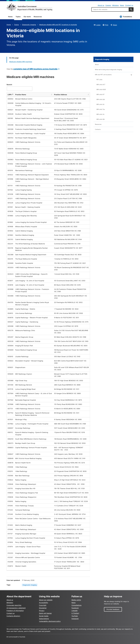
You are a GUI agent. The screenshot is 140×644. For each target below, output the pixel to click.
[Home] (29, 7)
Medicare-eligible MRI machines (20, 62)
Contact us (129, 5)
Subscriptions (44, 619)
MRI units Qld (100, 99)
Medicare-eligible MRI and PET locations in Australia (58, 25)
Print (106, 25)
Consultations (76, 605)
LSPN (10, 95)
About (97, 64)
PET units (99, 79)
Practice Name (20, 95)
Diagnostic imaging (29, 25)
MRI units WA (100, 119)
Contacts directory (13, 616)
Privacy (41, 611)
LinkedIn (75, 611)
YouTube (75, 616)
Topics (18, 17)
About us (101, 5)
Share (115, 25)
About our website (45, 600)
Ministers (115, 5)
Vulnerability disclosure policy (50, 621)
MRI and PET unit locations (103, 74)
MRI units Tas (100, 109)
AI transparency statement (16, 608)
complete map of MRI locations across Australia (35, 69)
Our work (27, 17)
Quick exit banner (45, 613)
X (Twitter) (75, 613)
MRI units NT (100, 94)
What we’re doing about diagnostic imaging (108, 69)
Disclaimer (43, 608)
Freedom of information (15, 611)
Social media (43, 616)
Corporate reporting (14, 605)
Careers (108, 5)
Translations (127, 17)
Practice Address (60, 95)
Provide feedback (113, 609)
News (122, 5)
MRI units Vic (100, 114)
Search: (9, 84)
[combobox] (110, 9)
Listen (98, 25)
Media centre (76, 600)
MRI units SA (100, 104)
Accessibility (43, 603)
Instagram (75, 619)
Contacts (98, 129)
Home (10, 17)
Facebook (75, 608)
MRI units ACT (100, 84)
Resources (38, 17)
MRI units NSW (101, 89)
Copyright (42, 605)
